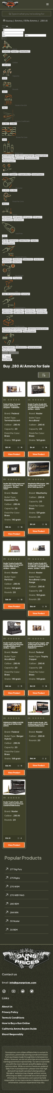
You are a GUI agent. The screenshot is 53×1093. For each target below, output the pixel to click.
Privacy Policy (10, 1012)
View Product (14, 454)
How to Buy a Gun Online (16, 1023)
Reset (5, 353)
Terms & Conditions (13, 1017)
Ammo (18, 20)
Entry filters (14, 353)
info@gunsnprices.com (23, 982)
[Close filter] (7, 26)
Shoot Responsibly (12, 1034)
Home (9, 20)
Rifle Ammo (30, 20)
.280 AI (43, 20)
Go (4, 38)
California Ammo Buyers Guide (19, 1028)
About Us (7, 1006)
